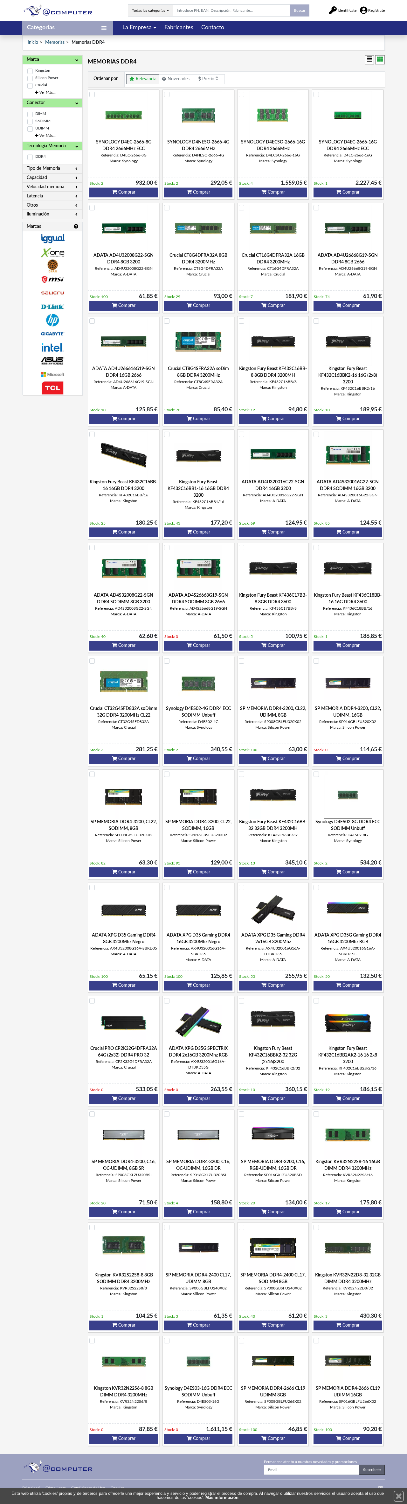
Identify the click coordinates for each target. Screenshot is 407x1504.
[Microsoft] (52, 374)
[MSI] (52, 279)
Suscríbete (372, 1470)
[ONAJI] (52, 266)
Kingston (42, 70)
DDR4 (40, 156)
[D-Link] (52, 307)
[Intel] (52, 347)
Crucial (41, 85)
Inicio (33, 42)
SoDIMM (43, 121)
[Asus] (52, 361)
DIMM (40, 114)
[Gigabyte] (52, 334)
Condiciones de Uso (88, 1488)
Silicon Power (46, 78)
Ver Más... (47, 92)
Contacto (212, 27)
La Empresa (137, 27)
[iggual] (52, 238)
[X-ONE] (52, 252)
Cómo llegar (55, 1488)
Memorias (55, 42)
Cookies (117, 1488)
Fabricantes (178, 27)
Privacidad (31, 1488)
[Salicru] (52, 293)
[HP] (52, 320)
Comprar (126, 192)
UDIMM (42, 128)
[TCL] (52, 388)
